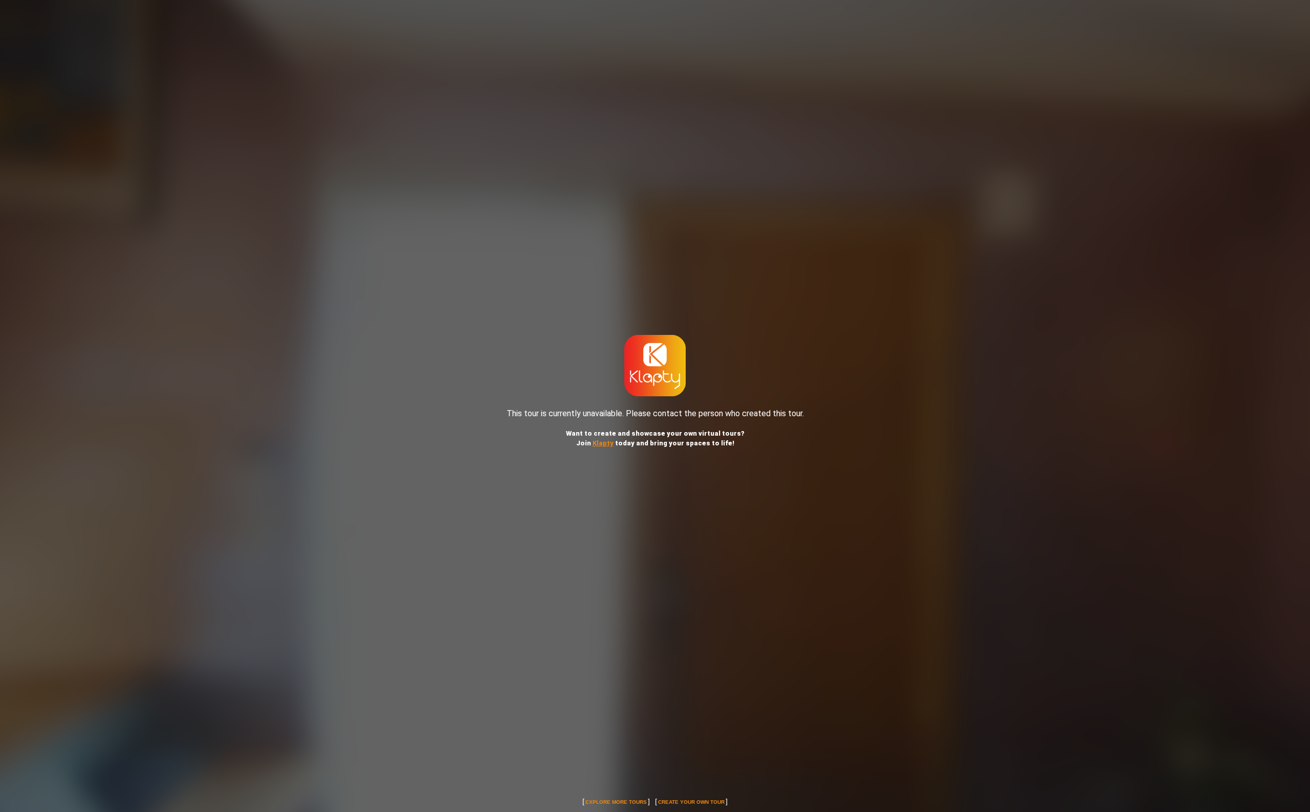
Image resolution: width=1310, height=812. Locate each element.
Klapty (603, 443)
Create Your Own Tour (691, 802)
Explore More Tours (616, 802)
